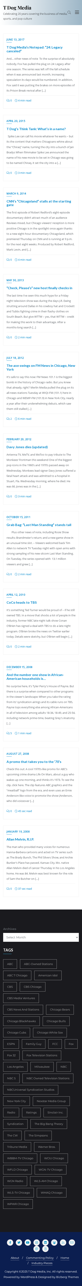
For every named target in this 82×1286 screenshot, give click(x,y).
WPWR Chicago (18, 1204)
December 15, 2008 (20, 667)
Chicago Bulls (56, 1021)
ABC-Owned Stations (38, 964)
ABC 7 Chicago (17, 975)
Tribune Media (17, 1146)
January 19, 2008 (18, 831)
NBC (64, 1066)
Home (65, 1257)
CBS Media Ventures (21, 998)
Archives (9, 929)
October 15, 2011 (18, 517)
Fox (71, 1044)
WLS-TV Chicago (18, 1192)
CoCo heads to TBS (22, 602)
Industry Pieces (42, 1263)
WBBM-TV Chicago (20, 1158)
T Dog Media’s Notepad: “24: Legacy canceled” (35, 49)
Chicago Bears (60, 1009)
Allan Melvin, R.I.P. (20, 839)
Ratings (31, 1112)
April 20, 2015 (16, 121)
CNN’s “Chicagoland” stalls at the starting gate (39, 203)
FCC (55, 1044)
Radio (11, 1112)
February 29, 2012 (19, 439)
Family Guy (33, 1044)
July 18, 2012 (15, 358)
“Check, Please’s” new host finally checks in (39, 288)
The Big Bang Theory (48, 1123)
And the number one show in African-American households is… (35, 676)
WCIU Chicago (54, 1158)
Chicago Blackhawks (21, 1021)
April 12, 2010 (16, 594)
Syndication (15, 1123)
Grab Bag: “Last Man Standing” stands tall (39, 525)
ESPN (11, 1044)
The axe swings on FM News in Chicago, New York (41, 367)
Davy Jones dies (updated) (27, 447)
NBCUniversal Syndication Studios (30, 1089)
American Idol (48, 975)
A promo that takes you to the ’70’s (34, 762)
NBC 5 (11, 1078)
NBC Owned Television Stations (47, 1078)
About (15, 1257)
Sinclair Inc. (55, 1112)
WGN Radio (15, 1181)
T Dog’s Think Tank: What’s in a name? (36, 129)
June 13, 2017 (16, 39)
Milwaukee (42, 1066)
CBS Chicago (32, 986)
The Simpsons (38, 1135)
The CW (12, 1135)
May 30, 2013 (15, 280)
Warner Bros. (47, 1146)
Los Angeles (15, 1066)
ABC (10, 964)
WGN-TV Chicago (50, 1169)
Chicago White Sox (50, 1032)
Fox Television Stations (41, 1055)
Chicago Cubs (16, 1032)
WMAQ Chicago (51, 1192)
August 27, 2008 (18, 754)
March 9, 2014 (16, 193)
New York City (16, 1101)
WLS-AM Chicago (46, 1181)
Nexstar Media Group (51, 1101)
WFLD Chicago (17, 1169)
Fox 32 (11, 1055)
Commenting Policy (40, 1257)
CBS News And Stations (23, 1009)
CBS (10, 986)
